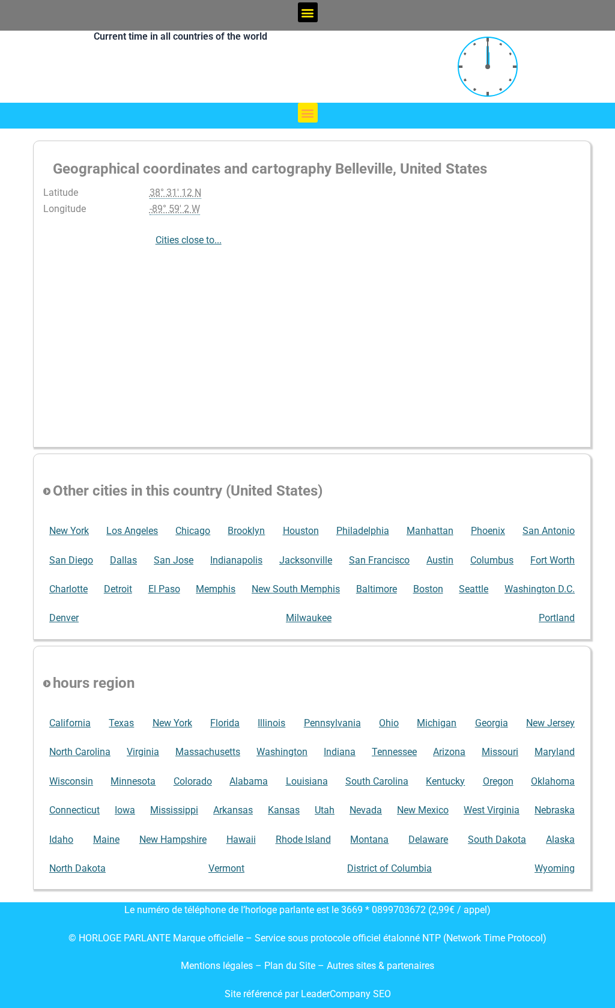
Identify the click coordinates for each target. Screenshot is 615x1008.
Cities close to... (189, 240)
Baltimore (376, 589)
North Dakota (77, 868)
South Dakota (497, 839)
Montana (369, 839)
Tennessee (394, 752)
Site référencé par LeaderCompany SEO (308, 994)
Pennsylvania (332, 723)
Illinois (271, 723)
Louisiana (307, 781)
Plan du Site (291, 965)
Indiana (340, 752)
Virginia (143, 752)
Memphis (215, 589)
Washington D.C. (539, 589)
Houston (301, 530)
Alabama (248, 781)
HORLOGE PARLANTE (125, 938)
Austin (439, 560)
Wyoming (555, 868)
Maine (106, 839)
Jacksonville (305, 560)
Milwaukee (309, 618)
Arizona (449, 752)
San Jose (173, 560)
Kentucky (445, 781)
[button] (308, 12)
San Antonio (549, 530)
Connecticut (74, 810)
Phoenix (488, 530)
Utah (325, 810)
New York (69, 530)
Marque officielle (208, 938)
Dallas (123, 560)
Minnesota (133, 781)
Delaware (428, 839)
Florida (225, 723)
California (70, 723)
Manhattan (430, 530)
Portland (557, 618)
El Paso (164, 589)
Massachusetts (207, 752)
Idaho (61, 839)
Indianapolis (236, 560)
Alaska (560, 839)
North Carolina (80, 752)
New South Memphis (296, 589)
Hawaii (241, 839)
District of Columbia (389, 868)
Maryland (555, 752)
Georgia (491, 723)
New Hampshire (173, 839)
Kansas (284, 810)
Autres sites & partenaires (380, 965)
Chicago (192, 530)
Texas (121, 723)
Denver (64, 618)
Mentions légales (217, 965)
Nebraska (555, 810)
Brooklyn (246, 530)
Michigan (436, 723)
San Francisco (379, 560)
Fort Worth (552, 560)
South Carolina (376, 781)
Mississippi (174, 810)
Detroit (118, 589)
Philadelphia (362, 530)
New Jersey (550, 723)
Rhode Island (303, 839)
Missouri (500, 752)
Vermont (226, 868)
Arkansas (233, 810)
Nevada (366, 810)
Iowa (125, 810)
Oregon (498, 781)
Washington (282, 752)
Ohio (389, 723)
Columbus (492, 560)
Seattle (473, 589)
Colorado (193, 781)
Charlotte (68, 589)
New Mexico (423, 810)
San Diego (71, 560)
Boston (428, 589)
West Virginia (492, 810)
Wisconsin (71, 781)
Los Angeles (132, 530)
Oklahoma (553, 781)
